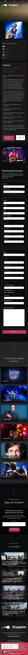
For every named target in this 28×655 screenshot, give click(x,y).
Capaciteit (7, 295)
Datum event (7, 189)
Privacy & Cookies (8, 642)
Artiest (5, 184)
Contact (18, 640)
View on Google (8, 137)
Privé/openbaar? (8, 290)
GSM (5, 210)
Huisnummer (7, 228)
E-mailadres (14, 521)
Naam (5, 200)
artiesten (11, 71)
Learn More (12, 653)
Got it (18, 653)
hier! (14, 647)
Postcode (6, 234)
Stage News (13, 640)
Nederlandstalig (17, 68)
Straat (6, 223)
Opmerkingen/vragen (8, 307)
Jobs (9, 640)
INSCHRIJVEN (14, 529)
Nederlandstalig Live (8, 68)
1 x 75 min (6, 71)
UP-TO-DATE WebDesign (18, 642)
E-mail (5, 205)
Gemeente (6, 239)
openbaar (11, 292)
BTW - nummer (7, 215)
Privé (6, 292)
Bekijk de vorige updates (14, 532)
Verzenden (14, 331)
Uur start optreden (9, 285)
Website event (7, 300)
